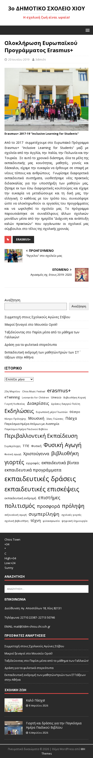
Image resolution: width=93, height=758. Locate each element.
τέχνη (35, 520)
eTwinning (12, 397)
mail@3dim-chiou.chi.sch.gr (32, 626)
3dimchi (40, 59)
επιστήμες (49, 497)
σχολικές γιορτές (71, 514)
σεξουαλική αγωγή (16, 514)
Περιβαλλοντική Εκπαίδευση (41, 435)
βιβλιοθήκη (65, 453)
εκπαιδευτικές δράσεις (40, 478)
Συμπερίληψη (13, 446)
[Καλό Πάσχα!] (14, 710)
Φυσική (36, 446)
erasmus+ (23, 239)
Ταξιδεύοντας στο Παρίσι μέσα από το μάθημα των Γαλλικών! (46, 661)
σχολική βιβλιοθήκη (16, 521)
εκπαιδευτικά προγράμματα (33, 470)
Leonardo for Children (35, 397)
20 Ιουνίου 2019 (18, 59)
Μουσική (36, 418)
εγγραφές (33, 463)
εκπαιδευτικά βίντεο (60, 462)
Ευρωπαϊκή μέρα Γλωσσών (51, 412)
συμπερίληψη (44, 514)
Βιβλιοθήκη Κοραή (74, 397)
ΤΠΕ (26, 446)
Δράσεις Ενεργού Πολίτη (65, 403)
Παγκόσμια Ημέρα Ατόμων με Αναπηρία (32, 424)
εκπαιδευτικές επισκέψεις (42, 489)
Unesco (56, 397)
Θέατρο (75, 412)
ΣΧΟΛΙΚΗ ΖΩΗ (15, 690)
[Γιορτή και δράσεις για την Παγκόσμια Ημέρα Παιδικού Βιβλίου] (14, 732)
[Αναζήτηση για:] (46, 588)
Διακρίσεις (38, 403)
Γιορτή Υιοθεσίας (15, 403)
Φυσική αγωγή (13, 454)
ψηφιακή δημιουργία (74, 521)
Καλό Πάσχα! (35, 700)
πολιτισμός (20, 505)
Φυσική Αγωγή (62, 445)
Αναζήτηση (12, 300)
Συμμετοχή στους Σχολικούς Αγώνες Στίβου (37, 317)
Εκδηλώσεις (19, 410)
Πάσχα (71, 418)
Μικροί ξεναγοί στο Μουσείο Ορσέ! (31, 324)
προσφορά (48, 506)
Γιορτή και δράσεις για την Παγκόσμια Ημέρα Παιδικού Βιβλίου (53, 725)
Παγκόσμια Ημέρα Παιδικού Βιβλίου (26, 429)
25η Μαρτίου (12, 391)
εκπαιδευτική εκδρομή (20, 498)
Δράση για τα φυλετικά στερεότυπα (31, 344)
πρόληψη (73, 505)
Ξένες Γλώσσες (54, 418)
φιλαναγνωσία (51, 521)
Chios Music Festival (33, 391)
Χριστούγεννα (36, 453)
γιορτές (14, 462)
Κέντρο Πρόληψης (15, 418)
